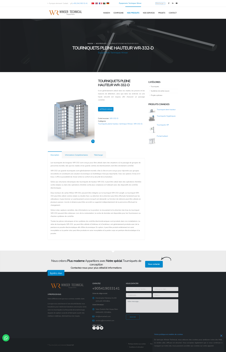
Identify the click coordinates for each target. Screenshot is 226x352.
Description (55, 155)
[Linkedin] (172, 3)
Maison (106, 13)
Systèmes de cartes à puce (160, 91)
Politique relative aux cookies (137, 344)
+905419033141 (106, 288)
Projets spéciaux (156, 95)
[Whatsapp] (5, 337)
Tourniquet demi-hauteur (166, 109)
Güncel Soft (70, 345)
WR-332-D (114, 118)
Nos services (149, 13)
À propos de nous (55, 3)
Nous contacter (154, 264)
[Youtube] (176, 3)
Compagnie (118, 13)
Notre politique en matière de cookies (168, 334)
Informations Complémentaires (76, 155)
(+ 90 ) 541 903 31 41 (80, 3)
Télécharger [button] (160, 3)
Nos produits (133, 13)
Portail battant (162, 136)
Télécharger (98, 155)
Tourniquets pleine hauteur (108, 124)
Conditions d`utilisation (136, 347)
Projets (161, 13)
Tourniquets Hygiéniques (166, 116)
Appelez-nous (106, 109)
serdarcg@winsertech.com (105, 321)
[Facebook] (168, 3)
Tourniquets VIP (163, 125)
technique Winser (126, 124)
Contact (65, 3)
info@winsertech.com (103, 316)
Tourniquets (155, 87)
